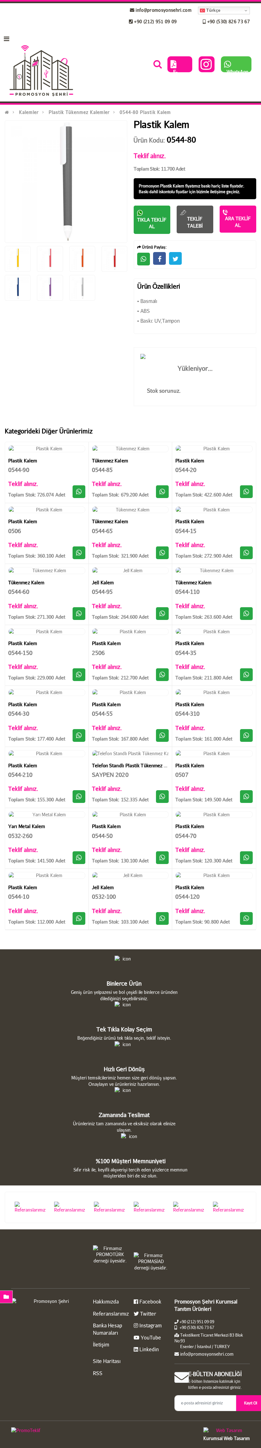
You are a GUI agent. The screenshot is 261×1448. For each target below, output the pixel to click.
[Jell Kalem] (130, 570)
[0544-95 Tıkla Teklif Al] (162, 613)
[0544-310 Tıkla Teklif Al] (246, 735)
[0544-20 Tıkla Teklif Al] (246, 491)
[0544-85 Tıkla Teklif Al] (162, 491)
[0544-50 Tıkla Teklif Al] (162, 857)
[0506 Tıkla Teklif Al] (79, 552)
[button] (157, 65)
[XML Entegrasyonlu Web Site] (69, 1431)
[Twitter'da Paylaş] (175, 258)
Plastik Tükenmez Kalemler (79, 112)
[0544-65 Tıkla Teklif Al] (162, 552)
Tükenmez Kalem (110, 460)
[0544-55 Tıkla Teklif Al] (162, 735)
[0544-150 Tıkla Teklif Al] (79, 674)
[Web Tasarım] (226, 1431)
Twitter (147, 1314)
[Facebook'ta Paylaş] (159, 258)
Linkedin (148, 1349)
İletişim (101, 1344)
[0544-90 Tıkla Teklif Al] (79, 491)
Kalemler (29, 112)
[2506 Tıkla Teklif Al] (162, 674)
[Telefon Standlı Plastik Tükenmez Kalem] (130, 753)
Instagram (150, 1325)
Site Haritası (107, 1361)
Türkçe (212, 10)
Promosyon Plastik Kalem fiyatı (166, 185)
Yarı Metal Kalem (26, 826)
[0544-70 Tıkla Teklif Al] (246, 857)
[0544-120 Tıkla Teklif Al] (246, 918)
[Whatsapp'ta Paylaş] (143, 259)
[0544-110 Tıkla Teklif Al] (246, 613)
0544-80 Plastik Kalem (145, 112)
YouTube (150, 1337)
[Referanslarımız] (31, 1207)
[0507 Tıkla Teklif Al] (246, 796)
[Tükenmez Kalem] (130, 448)
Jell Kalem (103, 582)
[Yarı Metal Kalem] (46, 814)
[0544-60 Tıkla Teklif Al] (79, 613)
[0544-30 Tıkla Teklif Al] (79, 735)
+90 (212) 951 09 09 (155, 21)
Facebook (149, 1301)
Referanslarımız (111, 1314)
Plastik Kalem (22, 460)
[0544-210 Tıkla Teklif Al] (79, 796)
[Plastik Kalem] (46, 448)
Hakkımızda (106, 1301)
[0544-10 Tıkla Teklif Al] (79, 918)
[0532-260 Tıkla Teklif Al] (79, 857)
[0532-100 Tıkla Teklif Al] (162, 918)
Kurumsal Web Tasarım (226, 1438)
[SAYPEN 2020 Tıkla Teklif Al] (162, 796)
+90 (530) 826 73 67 (228, 21)
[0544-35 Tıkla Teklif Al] (246, 674)
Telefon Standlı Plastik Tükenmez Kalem (134, 765)
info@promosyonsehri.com (163, 10)
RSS (97, 1373)
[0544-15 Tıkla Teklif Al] (246, 552)
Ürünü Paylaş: (153, 247)
